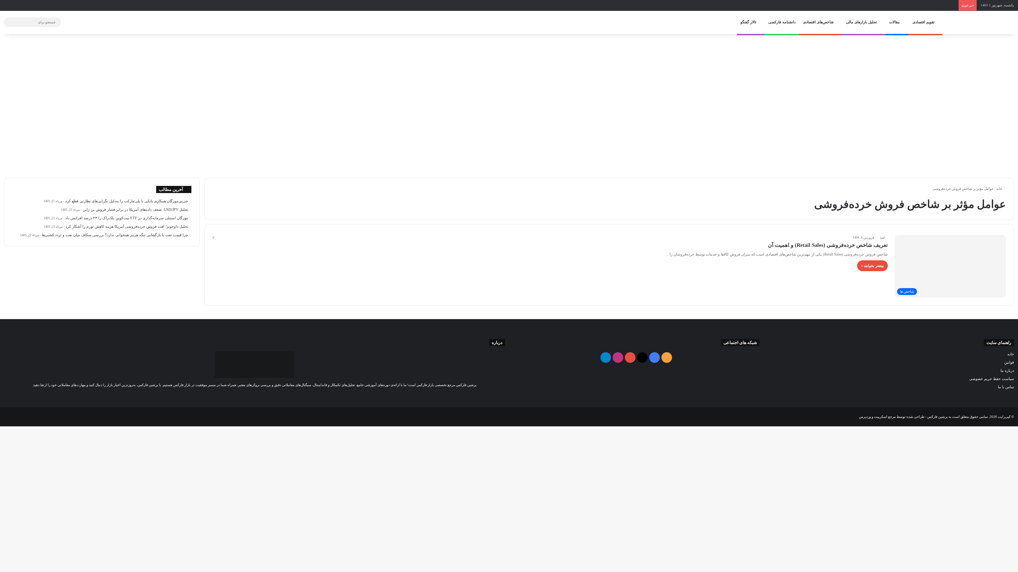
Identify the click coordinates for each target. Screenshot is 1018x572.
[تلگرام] (238, 395)
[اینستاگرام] (245, 395)
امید (882, 237)
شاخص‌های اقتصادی (819, 22)
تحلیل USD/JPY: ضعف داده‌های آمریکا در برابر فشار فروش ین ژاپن (135, 210)
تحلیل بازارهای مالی (862, 22)
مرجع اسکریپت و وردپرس (877, 417)
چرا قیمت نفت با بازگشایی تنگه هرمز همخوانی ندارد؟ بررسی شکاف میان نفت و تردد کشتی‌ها (115, 235)
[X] (257, 395)
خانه (999, 189)
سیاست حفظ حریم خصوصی (991, 379)
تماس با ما (1006, 387)
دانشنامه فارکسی (782, 22)
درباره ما (1007, 371)
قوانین (1009, 362)
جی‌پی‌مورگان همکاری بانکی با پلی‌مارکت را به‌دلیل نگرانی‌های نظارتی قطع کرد (126, 201)
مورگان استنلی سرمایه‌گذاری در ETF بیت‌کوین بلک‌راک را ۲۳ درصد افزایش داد (126, 218)
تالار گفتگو (748, 22)
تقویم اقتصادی (924, 22)
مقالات (895, 22)
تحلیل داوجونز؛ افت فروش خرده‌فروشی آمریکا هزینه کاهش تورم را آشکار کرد (126, 227)
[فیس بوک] (264, 395)
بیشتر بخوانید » (872, 266)
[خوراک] (270, 395)
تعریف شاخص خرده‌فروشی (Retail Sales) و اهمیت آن (828, 245)
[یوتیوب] (251, 395)
